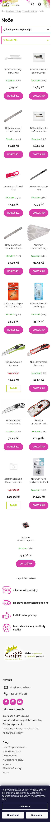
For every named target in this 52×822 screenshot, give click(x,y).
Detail (13, 388)
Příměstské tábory (12, 768)
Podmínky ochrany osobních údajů (21, 728)
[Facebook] (6, 702)
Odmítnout (13, 815)
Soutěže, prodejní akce (14, 747)
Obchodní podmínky (13, 724)
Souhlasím (37, 815)
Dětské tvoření (10, 755)
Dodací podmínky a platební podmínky (22, 720)
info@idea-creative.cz (20, 687)
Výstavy (7, 764)
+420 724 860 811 (18, 693)
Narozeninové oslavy (13, 760)
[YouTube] (20, 702)
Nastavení (25, 806)
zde (4, 799)
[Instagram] (13, 702)
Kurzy (6, 772)
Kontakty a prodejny (13, 733)
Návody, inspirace (12, 751)
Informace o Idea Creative (16, 716)
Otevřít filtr (11, 40)
